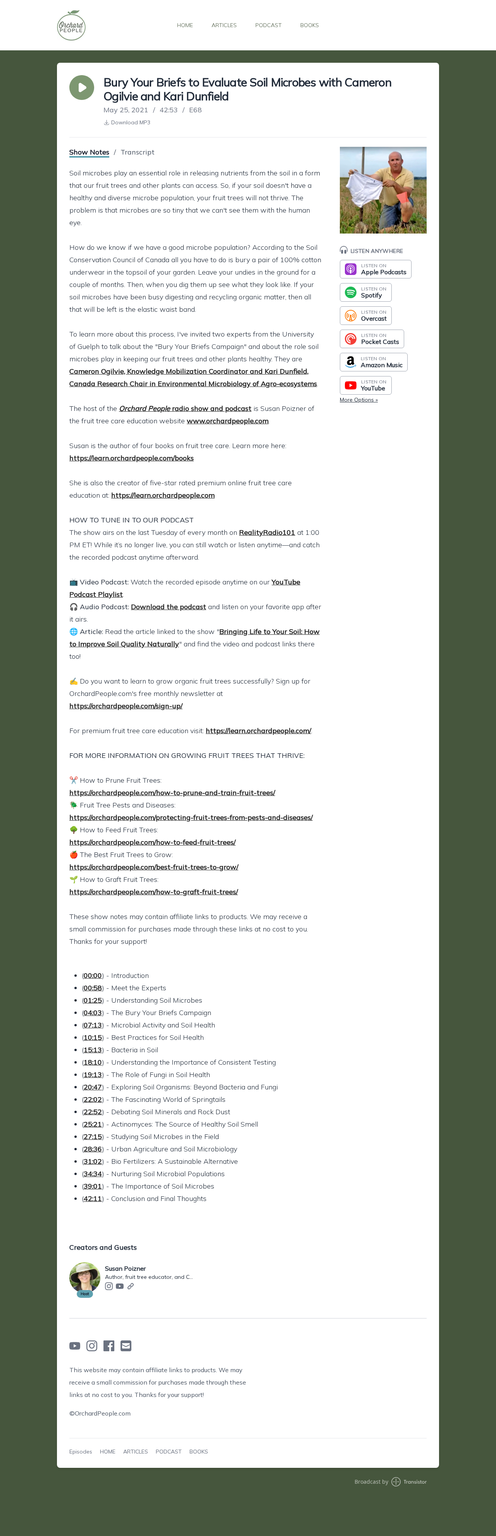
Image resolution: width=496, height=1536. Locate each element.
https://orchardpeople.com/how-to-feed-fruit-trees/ (152, 842)
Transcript (138, 152)
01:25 (93, 1000)
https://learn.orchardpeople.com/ (258, 730)
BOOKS (309, 25)
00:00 (93, 975)
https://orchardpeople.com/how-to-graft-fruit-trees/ (153, 891)
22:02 (93, 1099)
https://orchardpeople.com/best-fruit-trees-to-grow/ (153, 866)
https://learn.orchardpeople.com (163, 495)
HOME (185, 25)
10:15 (93, 1037)
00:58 (93, 987)
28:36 (93, 1148)
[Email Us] (126, 1345)
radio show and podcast (185, 408)
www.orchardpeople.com (228, 420)
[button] (81, 87)
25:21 (93, 1124)
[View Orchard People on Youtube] (74, 1345)
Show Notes (89, 152)
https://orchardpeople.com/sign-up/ (126, 705)
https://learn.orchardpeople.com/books (131, 458)
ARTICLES (224, 25)
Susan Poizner (125, 1268)
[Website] (130, 1286)
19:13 (93, 1074)
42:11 (93, 1198)
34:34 (93, 1173)
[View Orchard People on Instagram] (91, 1345)
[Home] (71, 25)
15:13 (93, 1049)
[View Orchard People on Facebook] (108, 1345)
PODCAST (268, 25)
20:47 (93, 1086)
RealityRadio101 (267, 532)
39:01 (93, 1186)
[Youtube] (120, 1286)
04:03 (93, 1012)
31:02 (93, 1161)
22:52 (93, 1111)
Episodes (80, 1451)
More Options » (359, 399)
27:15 (93, 1136)
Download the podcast (168, 606)
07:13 (93, 1025)
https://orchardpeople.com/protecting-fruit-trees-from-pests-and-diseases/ (191, 817)
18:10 (93, 1062)
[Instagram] (109, 1286)
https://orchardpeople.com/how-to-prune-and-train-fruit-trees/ (172, 792)
